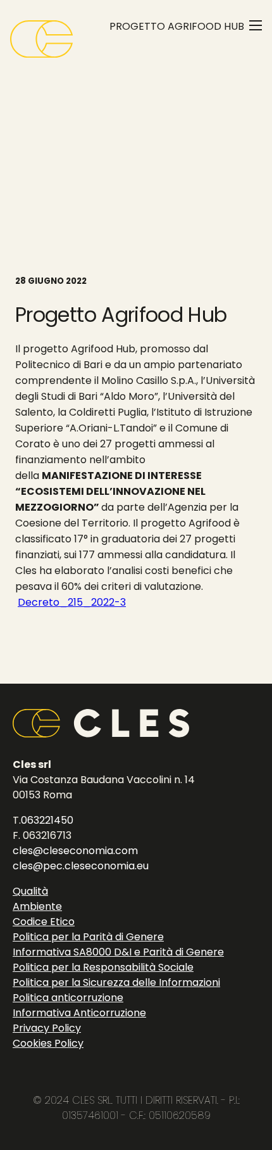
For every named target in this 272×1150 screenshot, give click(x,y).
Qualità (30, 891)
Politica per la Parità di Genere (88, 937)
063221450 (47, 820)
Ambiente (37, 906)
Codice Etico (44, 921)
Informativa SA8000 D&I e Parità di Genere (118, 952)
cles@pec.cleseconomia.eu (81, 866)
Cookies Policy (48, 1043)
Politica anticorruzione (68, 997)
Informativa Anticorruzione (79, 1013)
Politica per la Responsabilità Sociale (103, 967)
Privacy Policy (47, 1028)
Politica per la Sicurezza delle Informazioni (116, 982)
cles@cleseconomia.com (75, 850)
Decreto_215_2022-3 (72, 602)
